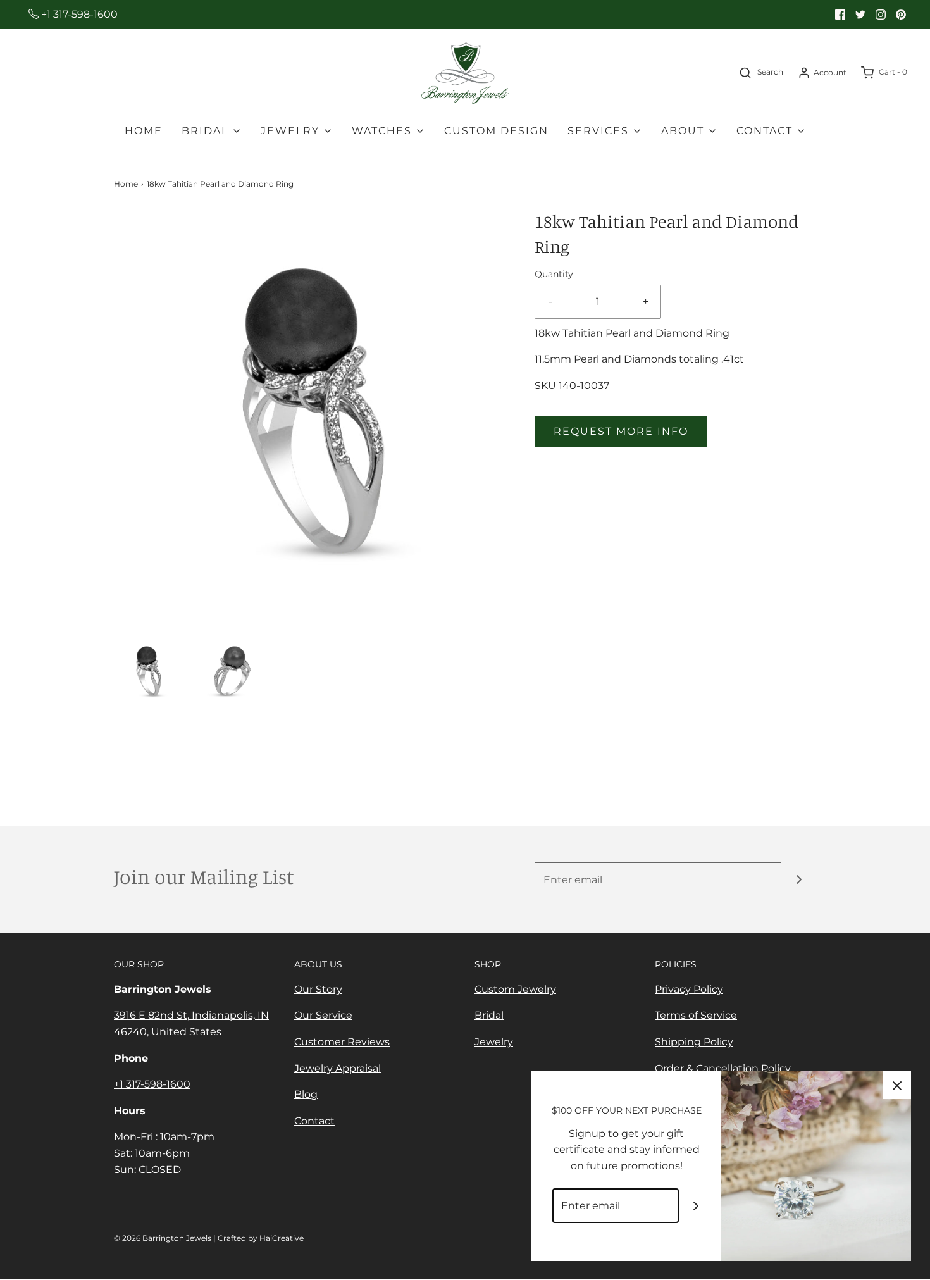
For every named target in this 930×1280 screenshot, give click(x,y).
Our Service (323, 1015)
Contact (314, 1121)
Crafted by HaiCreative (261, 1238)
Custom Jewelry (515, 989)
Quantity (554, 274)
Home (144, 131)
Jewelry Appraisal (337, 1068)
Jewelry (493, 1042)
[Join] (798, 879)
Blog (306, 1094)
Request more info (621, 431)
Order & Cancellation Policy (723, 1068)
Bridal (489, 1015)
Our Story (318, 989)
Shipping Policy (694, 1042)
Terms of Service (696, 1015)
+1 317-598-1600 (78, 14)
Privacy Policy (689, 989)
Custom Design (496, 131)
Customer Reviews (342, 1042)
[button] (149, 671)
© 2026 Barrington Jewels (162, 1238)
